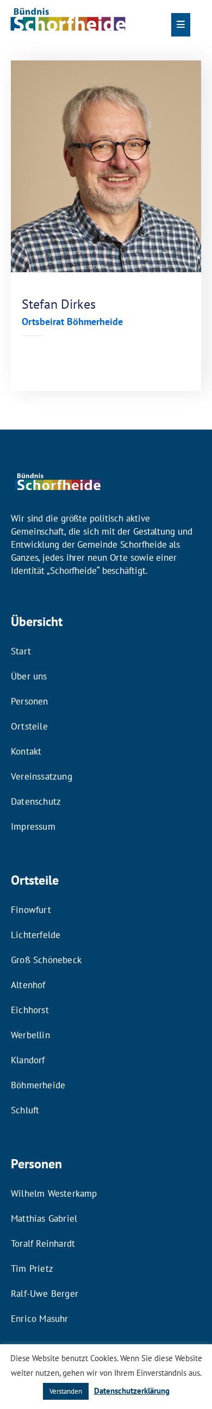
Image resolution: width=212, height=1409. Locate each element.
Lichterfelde (35, 935)
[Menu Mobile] (180, 24)
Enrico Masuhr (39, 1319)
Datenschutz (36, 801)
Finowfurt (31, 910)
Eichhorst (30, 1010)
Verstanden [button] (65, 1391)
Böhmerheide (38, 1085)
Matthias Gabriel (44, 1218)
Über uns (29, 676)
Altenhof (28, 985)
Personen (29, 701)
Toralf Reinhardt (43, 1243)
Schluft (25, 1110)
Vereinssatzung (41, 776)
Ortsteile (29, 726)
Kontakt (26, 751)
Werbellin (30, 1035)
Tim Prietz (32, 1269)
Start (21, 651)
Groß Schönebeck (46, 960)
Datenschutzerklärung (132, 1391)
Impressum (33, 826)
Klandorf (28, 1060)
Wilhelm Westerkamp (54, 1193)
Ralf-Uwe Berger (44, 1294)
